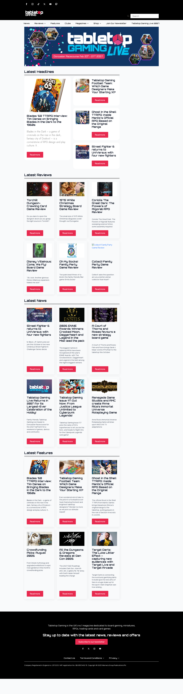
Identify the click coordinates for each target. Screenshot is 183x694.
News (27, 23)
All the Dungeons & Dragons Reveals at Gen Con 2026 (71, 554)
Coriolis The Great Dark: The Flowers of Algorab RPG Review (103, 206)
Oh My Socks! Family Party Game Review (68, 264)
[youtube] (50, 4)
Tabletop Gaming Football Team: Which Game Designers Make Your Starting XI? (104, 86)
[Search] (128, 16)
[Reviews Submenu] (45, 23)
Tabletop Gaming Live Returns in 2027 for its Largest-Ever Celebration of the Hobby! (39, 405)
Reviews (38, 23)
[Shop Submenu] (101, 23)
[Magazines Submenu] (88, 23)
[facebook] (26, 4)
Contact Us (69, 658)
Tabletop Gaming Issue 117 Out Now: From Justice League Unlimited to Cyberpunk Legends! (71, 406)
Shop (96, 23)
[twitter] (44, 4)
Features (55, 23)
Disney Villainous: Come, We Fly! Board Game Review (39, 266)
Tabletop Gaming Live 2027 (145, 23)
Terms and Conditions (91, 658)
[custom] (38, 4)
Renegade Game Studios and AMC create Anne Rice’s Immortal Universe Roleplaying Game (104, 405)
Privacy (113, 658)
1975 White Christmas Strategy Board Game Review (70, 205)
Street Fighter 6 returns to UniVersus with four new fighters (104, 151)
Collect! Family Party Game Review (102, 264)
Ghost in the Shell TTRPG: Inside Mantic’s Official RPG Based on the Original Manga (104, 119)
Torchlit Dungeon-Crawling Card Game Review (37, 205)
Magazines (81, 23)
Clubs (68, 23)
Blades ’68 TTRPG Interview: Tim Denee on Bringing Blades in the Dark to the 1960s (47, 120)
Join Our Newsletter (116, 23)
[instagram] (32, 4)
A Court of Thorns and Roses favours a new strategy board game (103, 331)
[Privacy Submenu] (119, 658)
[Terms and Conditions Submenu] (104, 658)
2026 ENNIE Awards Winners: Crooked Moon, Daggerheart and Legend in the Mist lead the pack (71, 333)
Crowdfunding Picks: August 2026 (36, 552)
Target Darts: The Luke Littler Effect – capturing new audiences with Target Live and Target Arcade (103, 558)
